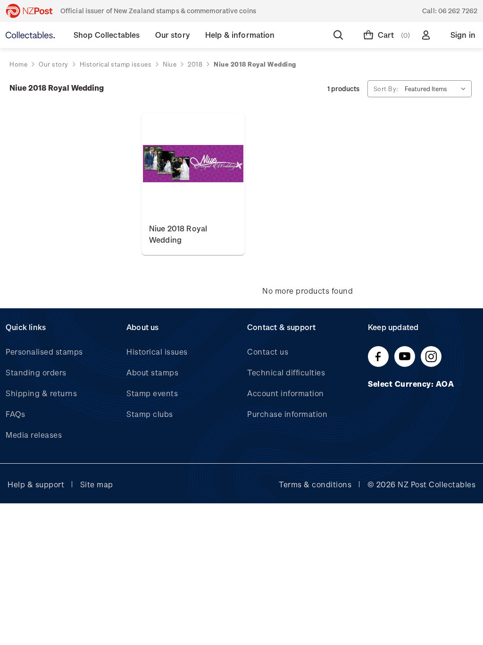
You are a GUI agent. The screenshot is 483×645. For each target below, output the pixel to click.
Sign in (462, 34)
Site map (96, 484)
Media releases (34, 434)
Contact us (267, 351)
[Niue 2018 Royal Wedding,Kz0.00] (193, 164)
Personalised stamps (44, 351)
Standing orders (36, 372)
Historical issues (157, 351)
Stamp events (152, 393)
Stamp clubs (149, 413)
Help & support (36, 484)
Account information (285, 393)
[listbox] (437, 89)
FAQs (15, 413)
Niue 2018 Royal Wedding (178, 234)
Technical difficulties (286, 372)
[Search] (340, 34)
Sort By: (386, 88)
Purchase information (287, 413)
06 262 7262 (457, 11)
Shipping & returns (41, 393)
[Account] (428, 34)
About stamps (152, 372)
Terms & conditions (315, 484)
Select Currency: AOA (412, 383)
